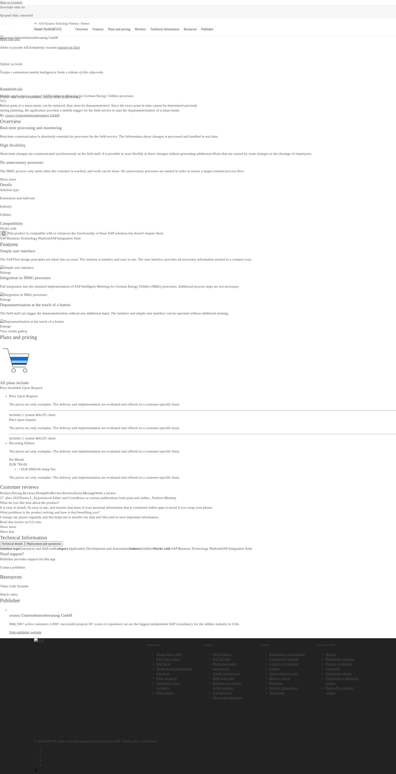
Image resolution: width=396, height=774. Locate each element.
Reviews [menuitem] (140, 29)
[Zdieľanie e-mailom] (202, 764)
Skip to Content (11, 2)
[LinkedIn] (202, 756)
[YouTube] (202, 753)
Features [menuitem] (98, 29)
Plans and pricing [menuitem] (119, 29)
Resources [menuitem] (190, 29)
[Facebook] (202, 749)
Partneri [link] (85, 23)
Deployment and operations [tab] (44, 543)
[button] (35, 23)
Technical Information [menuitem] (164, 29)
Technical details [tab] (12, 543)
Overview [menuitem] (81, 29)
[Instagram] (202, 760)
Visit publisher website (25, 632)
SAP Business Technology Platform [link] (58, 23)
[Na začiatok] (36, 771)
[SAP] (39, 640)
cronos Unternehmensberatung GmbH (32, 115)
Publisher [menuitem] (207, 29)
